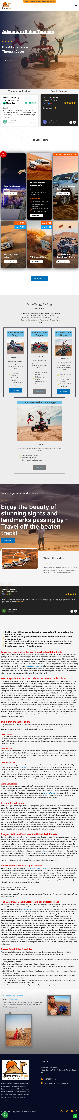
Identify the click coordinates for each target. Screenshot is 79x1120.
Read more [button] (7, 117)
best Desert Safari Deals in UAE (39, 868)
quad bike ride (25, 767)
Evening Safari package (28, 909)
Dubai (43, 851)
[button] (76, 5)
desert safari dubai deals (34, 666)
